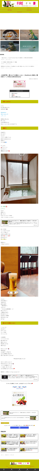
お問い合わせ (32, 466)
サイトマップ (29, 467)
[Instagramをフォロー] (19, 428)
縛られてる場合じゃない (16, 96)
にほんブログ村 (19, 388)
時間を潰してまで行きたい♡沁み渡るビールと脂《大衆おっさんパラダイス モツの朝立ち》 (18, 66)
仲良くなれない (15, 93)
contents (18, 90)
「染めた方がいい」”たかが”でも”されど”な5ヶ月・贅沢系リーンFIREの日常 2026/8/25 (17, 57)
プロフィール (19, 466)
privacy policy (10, 467)
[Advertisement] (19, 21)
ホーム (7, 466)
